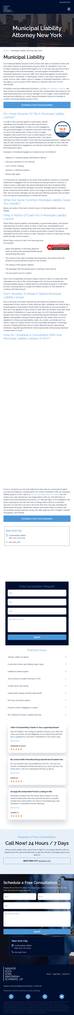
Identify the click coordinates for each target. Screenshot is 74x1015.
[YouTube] (61, 996)
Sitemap (37, 991)
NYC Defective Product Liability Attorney (24, 715)
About (48, 974)
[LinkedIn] (44, 996)
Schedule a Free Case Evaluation (37, 105)
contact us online (51, 494)
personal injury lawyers (56, 89)
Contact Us (66, 974)
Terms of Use (17, 991)
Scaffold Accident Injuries (18, 671)
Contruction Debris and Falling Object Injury (26, 664)
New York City (20, 940)
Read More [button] (14, 741)
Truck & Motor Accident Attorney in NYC (24, 679)
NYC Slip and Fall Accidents (19, 700)
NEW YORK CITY (37, 861)
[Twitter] (28, 996)
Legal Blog (56, 974)
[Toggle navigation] (69, 9)
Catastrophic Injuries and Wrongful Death (25, 693)
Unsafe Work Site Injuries (18, 686)
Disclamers (7, 991)
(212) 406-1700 (14, 542)
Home (5, 51)
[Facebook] (11, 996)
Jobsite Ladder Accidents (18, 657)
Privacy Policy (28, 991)
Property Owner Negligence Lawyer (23, 708)
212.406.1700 (64, 2)
